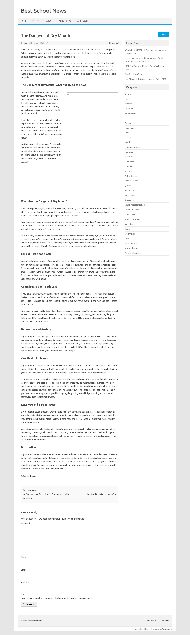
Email (24, 570)
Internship (129, 157)
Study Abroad (131, 234)
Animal (127, 99)
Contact (36, 21)
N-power (128, 171)
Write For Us (65, 21)
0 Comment (114, 43)
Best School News (43, 10)
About (49, 21)
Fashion (128, 118)
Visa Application (131, 248)
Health (33, 476)
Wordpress (167, 629)
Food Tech (129, 128)
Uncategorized (131, 243)
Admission (129, 94)
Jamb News (130, 161)
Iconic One (139, 629)
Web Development (133, 253)
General (128, 137)
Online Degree (131, 176)
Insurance (129, 152)
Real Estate (129, 190)
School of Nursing (132, 219)
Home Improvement (133, 147)
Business (128, 104)
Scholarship (130, 200)
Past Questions (131, 181)
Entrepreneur (130, 113)
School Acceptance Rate (135, 205)
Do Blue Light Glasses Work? (101, 494)
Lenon (27, 43)
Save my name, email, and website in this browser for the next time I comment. (56, 598)
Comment (26, 523)
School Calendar (132, 210)
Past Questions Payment (135, 74)
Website (25, 582)
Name (24, 557)
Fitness (128, 123)
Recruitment (130, 195)
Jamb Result (82, 21)
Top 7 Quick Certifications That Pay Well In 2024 (145, 79)
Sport (127, 229)
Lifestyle (128, 166)
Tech (127, 238)
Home (23, 21)
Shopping (129, 224)
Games (128, 133)
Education (129, 109)
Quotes (128, 186)
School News (130, 214)
